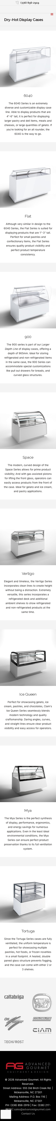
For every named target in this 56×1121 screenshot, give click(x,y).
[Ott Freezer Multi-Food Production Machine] (14, 1029)
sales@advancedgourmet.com (32, 1109)
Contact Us (28, 1113)
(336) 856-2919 (29, 2)
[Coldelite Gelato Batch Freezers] (42, 1021)
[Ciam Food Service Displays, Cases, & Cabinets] (42, 1034)
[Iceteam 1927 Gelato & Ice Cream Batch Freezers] (42, 1010)
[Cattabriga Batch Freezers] (14, 998)
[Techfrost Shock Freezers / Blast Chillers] (14, 1043)
